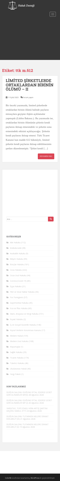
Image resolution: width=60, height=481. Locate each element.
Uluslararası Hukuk (18, 368)
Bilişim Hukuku (16, 259)
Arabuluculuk (15, 248)
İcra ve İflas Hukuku (19, 308)
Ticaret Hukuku (17, 357)
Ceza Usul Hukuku (18, 275)
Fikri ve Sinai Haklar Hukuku (22, 292)
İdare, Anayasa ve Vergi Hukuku (24, 313)
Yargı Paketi (15, 374)
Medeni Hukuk (16, 335)
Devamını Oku (46, 156)
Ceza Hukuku (16, 270)
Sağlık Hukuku (16, 352)
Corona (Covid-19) (18, 281)
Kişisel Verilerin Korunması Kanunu (25, 330)
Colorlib (8, 478)
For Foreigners (16, 297)
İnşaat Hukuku (16, 319)
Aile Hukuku (15, 242)
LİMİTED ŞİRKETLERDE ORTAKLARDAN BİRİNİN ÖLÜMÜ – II (29, 85)
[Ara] (51, 219)
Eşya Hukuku (15, 286)
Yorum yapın (28, 97)
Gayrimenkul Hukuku (19, 302)
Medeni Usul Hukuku (19, 341)
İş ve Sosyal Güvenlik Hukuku (23, 324)
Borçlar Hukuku (17, 264)
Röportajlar (15, 346)
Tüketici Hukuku (17, 363)
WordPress (35, 478)
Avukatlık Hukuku (17, 253)
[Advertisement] (30, 39)
